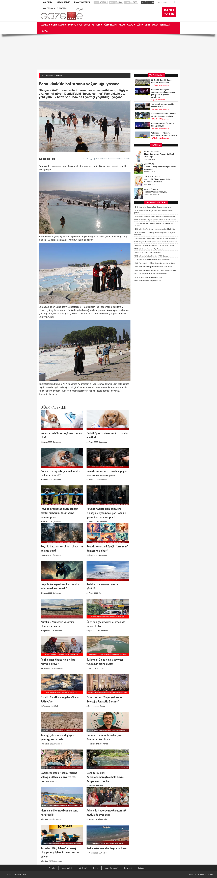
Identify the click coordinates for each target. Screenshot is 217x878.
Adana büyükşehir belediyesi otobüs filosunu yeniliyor (163, 114)
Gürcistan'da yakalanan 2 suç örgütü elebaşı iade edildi (155, 238)
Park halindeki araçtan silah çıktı (147, 281)
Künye (95, 868)
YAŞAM (59, 75)
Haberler (49, 75)
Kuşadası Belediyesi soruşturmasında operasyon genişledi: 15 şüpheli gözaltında (163, 93)
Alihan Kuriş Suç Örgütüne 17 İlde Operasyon (164, 124)
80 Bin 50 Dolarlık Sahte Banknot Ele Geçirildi (161, 81)
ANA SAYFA (47, 2)
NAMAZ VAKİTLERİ (82, 2)
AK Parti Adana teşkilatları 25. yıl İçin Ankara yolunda (154, 245)
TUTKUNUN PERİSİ (152, 156)
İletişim (141, 868)
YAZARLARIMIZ (63, 2)
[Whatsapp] (53, 159)
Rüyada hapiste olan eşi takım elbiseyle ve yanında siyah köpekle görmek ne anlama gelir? (106, 513)
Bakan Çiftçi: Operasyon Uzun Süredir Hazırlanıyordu (155, 220)
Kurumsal (128, 868)
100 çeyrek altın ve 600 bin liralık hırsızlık (162, 105)
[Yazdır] (84, 159)
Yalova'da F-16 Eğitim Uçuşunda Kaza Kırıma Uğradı (164, 134)
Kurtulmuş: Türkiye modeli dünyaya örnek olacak (153, 266)
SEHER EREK (149, 194)
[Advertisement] (108, 52)
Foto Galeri (82, 868)
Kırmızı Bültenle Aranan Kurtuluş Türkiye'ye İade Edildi (155, 216)
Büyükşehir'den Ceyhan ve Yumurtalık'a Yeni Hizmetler (155, 242)
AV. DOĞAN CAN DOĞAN (154, 182)
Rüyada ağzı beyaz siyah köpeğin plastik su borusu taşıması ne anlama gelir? (59, 513)
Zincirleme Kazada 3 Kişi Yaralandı (148, 249)
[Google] (48, 159)
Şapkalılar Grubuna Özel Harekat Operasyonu (152, 207)
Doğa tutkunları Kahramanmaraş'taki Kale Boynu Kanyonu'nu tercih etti (105, 777)
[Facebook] (40, 159)
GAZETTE (22, 874)
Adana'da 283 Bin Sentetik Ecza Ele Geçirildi (152, 259)
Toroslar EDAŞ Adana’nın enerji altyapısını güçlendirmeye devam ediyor (60, 852)
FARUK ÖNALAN (151, 169)
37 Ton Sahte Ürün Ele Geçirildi (147, 252)
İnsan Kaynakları (111, 868)
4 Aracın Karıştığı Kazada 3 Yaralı (148, 277)
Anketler (52, 868)
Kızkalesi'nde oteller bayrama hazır (107, 848)
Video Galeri (67, 868)
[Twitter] (44, 159)
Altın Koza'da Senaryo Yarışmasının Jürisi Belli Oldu (154, 229)
